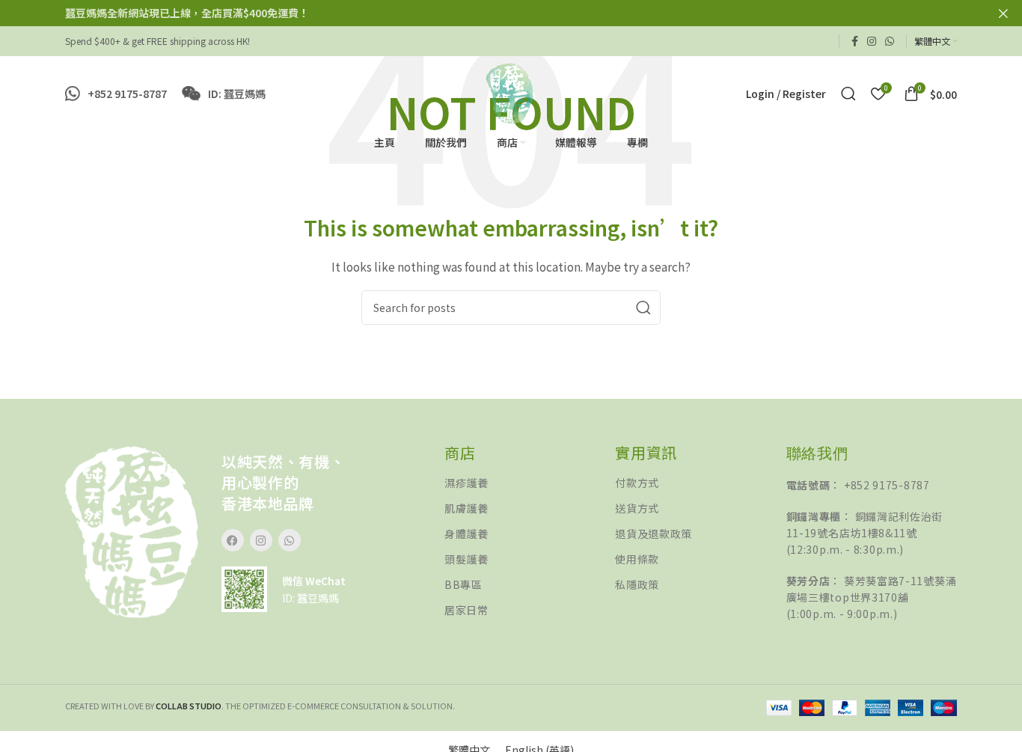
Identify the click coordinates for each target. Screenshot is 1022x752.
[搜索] (848, 93)
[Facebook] (232, 540)
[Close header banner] (1003, 13)
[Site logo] (510, 92)
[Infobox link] (116, 93)
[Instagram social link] (872, 41)
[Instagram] (261, 540)
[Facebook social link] (855, 41)
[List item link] (529, 483)
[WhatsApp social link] (890, 41)
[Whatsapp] (289, 540)
